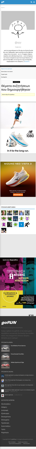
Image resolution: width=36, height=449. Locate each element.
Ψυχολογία (5, 432)
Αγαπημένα (4, 77)
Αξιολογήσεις (6, 404)
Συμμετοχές (4, 74)
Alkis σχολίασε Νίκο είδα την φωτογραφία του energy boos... (19, 385)
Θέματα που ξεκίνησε (6, 68)
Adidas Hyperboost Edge (17, 362)
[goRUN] (2, 2)
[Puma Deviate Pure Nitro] (5, 359)
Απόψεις (4, 407)
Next (32, 150)
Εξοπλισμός (5, 413)
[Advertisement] (12, 246)
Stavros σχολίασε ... (9, 394)
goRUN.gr (14, 439)
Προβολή (27, 61)
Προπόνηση (5, 423)
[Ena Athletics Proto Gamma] (5, 351)
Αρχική (3, 7)
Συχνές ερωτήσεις (23, 442)
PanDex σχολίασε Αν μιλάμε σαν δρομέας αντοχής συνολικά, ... (20, 375)
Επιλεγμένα (5, 420)
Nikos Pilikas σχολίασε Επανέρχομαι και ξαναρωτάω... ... (18, 380)
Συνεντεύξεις (5, 426)
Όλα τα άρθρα (12, 442)
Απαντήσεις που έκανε (7, 71)
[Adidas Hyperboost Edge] (5, 368)
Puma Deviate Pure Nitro (17, 354)
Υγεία (3, 429)
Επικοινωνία (26, 443)
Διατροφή (4, 410)
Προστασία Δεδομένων (15, 443)
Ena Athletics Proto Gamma (18, 345)
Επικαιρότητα (6, 417)
